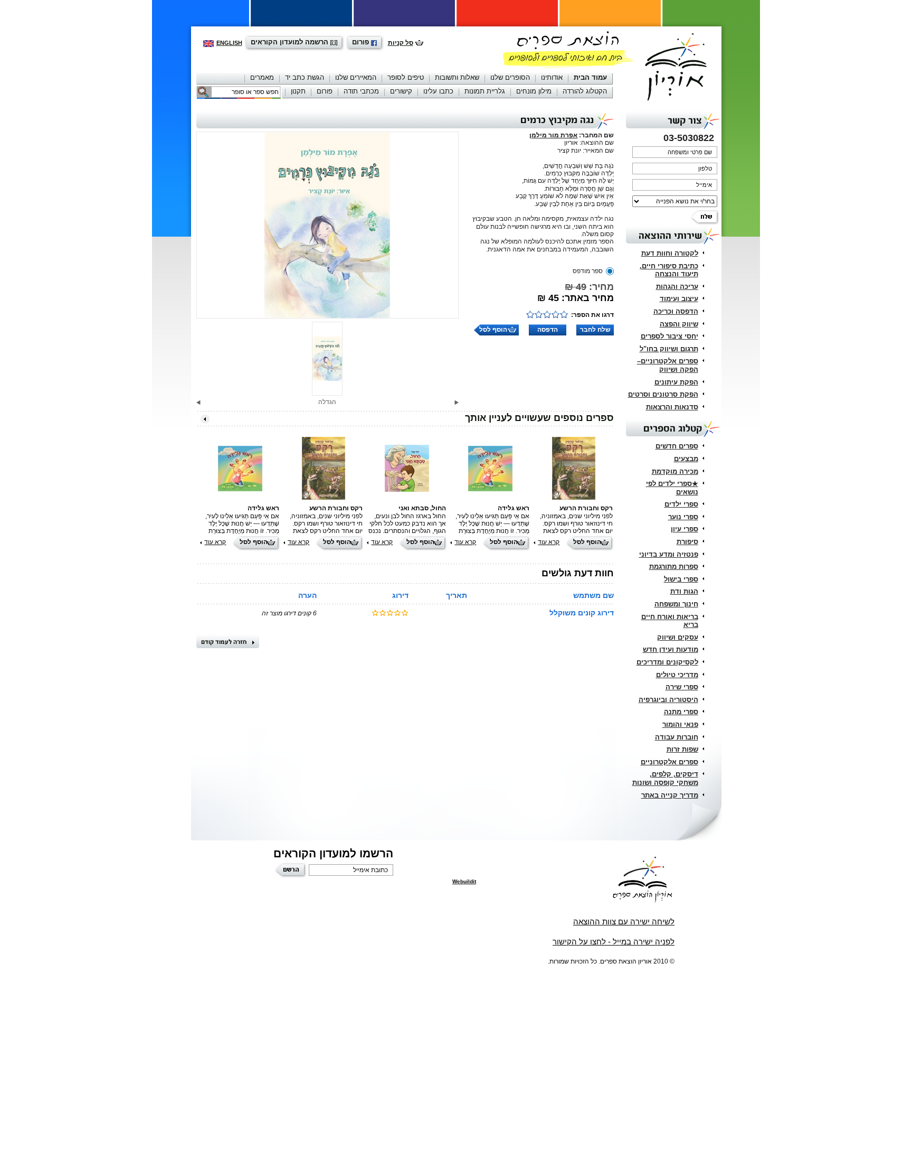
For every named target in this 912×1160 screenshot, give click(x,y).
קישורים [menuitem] (401, 91)
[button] (456, 402)
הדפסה (547, 329)
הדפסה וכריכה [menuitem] (675, 311)
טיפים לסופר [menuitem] (405, 77)
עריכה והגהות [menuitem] (677, 287)
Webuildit (464, 881)
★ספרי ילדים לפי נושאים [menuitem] (672, 488)
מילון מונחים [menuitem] (534, 91)
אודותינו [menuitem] (552, 77)
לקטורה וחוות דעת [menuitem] (669, 253)
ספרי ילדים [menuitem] (681, 504)
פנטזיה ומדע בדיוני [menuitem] (668, 554)
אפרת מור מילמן (553, 135)
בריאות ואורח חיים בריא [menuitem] (669, 621)
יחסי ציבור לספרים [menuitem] (669, 336)
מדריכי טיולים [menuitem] (677, 675)
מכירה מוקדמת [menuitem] (675, 471)
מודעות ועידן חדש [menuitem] (670, 649)
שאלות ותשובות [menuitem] (457, 77)
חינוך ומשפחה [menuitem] (676, 604)
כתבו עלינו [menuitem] (438, 91)
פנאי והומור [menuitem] (680, 724)
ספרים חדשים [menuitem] (677, 446)
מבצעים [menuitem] (686, 459)
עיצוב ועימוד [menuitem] (679, 299)
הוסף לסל (493, 329)
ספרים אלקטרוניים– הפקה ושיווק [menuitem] (667, 365)
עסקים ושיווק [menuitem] (677, 637)
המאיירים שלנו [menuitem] (355, 77)
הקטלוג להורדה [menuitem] (585, 91)
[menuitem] (590, 78)
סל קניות (400, 42)
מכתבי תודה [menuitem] (361, 91)
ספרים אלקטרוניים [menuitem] (669, 762)
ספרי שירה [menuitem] (682, 687)
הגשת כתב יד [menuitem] (304, 77)
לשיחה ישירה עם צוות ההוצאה (623, 921)
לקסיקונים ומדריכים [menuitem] (667, 662)
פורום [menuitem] (324, 91)
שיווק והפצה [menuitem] (679, 324)
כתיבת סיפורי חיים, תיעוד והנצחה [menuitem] (669, 270)
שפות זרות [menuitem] (682, 749)
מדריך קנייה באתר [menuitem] (669, 795)
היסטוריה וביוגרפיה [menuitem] (668, 700)
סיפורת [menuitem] (687, 542)
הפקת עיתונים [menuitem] (676, 382)
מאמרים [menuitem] (262, 77)
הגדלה (327, 402)
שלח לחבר (595, 329)
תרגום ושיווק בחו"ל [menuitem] (669, 349)
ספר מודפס (588, 271)
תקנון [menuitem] (298, 91)
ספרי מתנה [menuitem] (681, 712)
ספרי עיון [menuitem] (684, 529)
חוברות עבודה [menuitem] (676, 737)
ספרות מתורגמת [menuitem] (673, 566)
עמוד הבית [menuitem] (590, 77)
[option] (328, 225)
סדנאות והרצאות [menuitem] (672, 407)
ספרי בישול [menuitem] (681, 579)
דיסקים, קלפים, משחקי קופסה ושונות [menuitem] (665, 778)
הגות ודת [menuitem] (684, 591)
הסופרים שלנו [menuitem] (510, 77)
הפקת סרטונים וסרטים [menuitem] (663, 394)
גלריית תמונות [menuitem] (484, 91)
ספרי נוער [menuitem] (683, 517)
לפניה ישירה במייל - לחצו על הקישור (613, 941)
